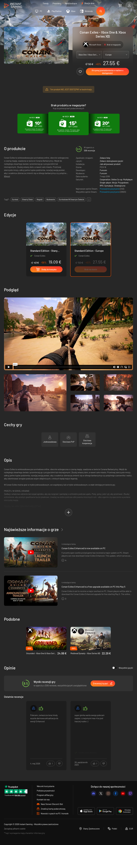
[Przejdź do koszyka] (120, 5)
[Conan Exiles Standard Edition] (46, 243)
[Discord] (93, 793)
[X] (101, 793)
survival (15, 199)
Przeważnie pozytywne (110, 189)
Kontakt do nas (43, 799)
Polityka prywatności (46, 790)
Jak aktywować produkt (110, 164)
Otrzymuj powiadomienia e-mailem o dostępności (107, 71)
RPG (101, 185)
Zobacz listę (105, 158)
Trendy (46, 3)
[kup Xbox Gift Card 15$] (68, 123)
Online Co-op (116, 179)
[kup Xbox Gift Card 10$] (34, 123)
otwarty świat (27, 199)
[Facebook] (115, 793)
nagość (40, 199)
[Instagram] (108, 793)
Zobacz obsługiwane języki (111, 161)
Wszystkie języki (126, 668)
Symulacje (108, 185)
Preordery (57, 3)
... (89, 199)
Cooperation (105, 179)
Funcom (103, 170)
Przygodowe (123, 182)
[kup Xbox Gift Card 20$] (102, 123)
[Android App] (105, 811)
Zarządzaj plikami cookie (14, 828)
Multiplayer (127, 179)
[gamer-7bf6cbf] (33, 708)
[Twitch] (130, 793)
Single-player (105, 182)
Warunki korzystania (45, 786)
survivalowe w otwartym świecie (71, 199)
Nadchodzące (71, 3)
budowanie (51, 199)
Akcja (114, 182)
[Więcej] (46, 734)
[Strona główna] (13, 5)
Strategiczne (119, 185)
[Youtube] (123, 793)
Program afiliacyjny (45, 795)
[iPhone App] (86, 811)
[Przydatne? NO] (59, 763)
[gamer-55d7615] (78, 708)
